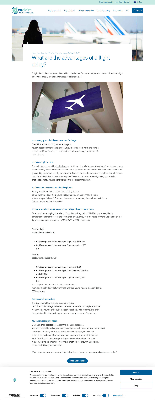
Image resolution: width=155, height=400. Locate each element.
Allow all (136, 372)
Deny (136, 386)
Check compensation (106, 2)
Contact (126, 2)
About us (119, 2)
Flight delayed (69, 11)
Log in (139, 10)
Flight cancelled (54, 11)
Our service (118, 11)
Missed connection (86, 11)
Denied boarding (103, 11)
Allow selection (136, 379)
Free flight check (77, 361)
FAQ (127, 11)
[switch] (65, 395)
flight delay (61, 166)
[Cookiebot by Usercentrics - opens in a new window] (15, 395)
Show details (118, 395)
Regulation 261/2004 (87, 213)
